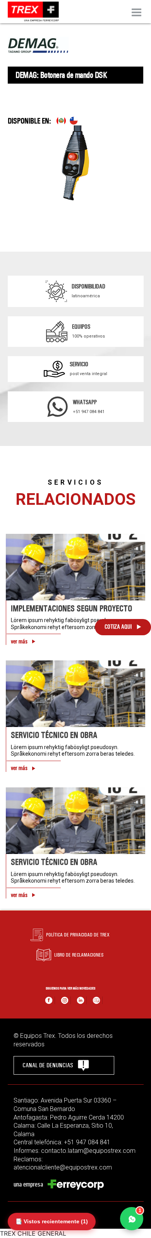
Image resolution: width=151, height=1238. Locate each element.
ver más (19, 641)
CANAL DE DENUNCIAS (47, 1065)
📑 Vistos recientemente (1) (51, 1221)
